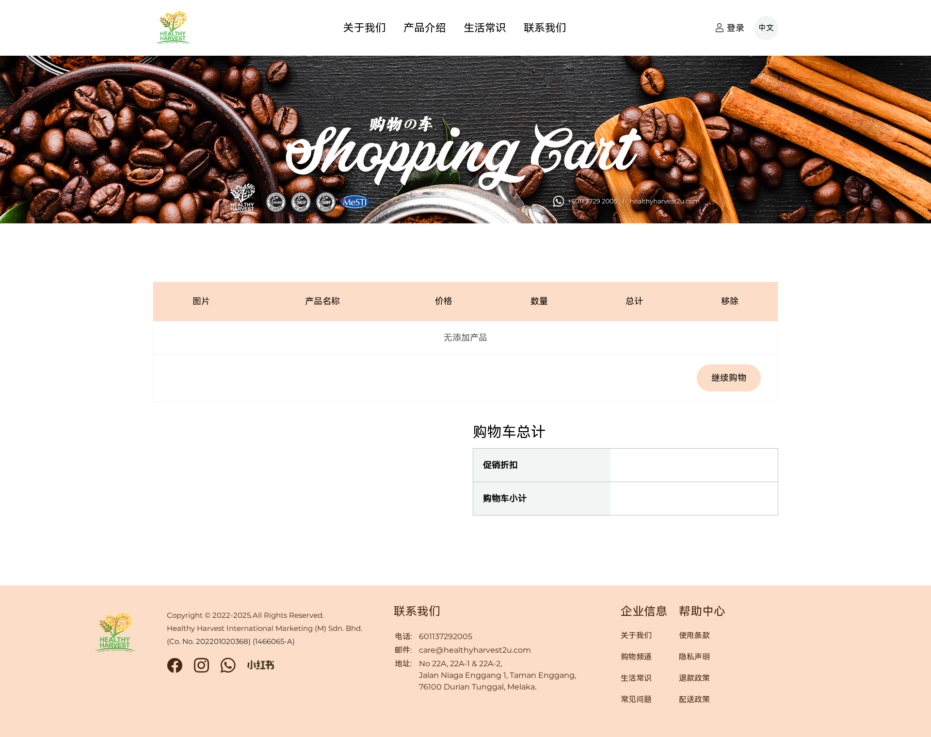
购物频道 (636, 657)
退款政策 (694, 678)
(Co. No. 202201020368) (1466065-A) (231, 641)
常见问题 (636, 700)
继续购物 (728, 378)
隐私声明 (694, 657)
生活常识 (485, 28)
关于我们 (364, 28)
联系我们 (545, 28)
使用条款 (694, 636)
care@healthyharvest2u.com (475, 650)
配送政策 (694, 700)
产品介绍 (424, 28)
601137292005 (445, 636)
